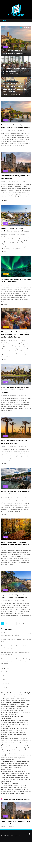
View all (28, 799)
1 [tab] (21, 27)
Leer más (3, 148)
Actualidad (6, 274)
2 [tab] (24, 27)
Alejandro (6, 73)
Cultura (5, 47)
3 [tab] (26, 27)
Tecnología (6, 688)
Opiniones (6, 684)
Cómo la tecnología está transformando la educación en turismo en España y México (14, 68)
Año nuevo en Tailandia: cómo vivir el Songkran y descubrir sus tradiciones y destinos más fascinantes (15, 334)
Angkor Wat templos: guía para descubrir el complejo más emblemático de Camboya (16, 389)
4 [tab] (28, 27)
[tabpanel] (16, 41)
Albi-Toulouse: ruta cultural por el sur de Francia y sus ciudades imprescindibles (13, 53)
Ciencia (5, 676)
